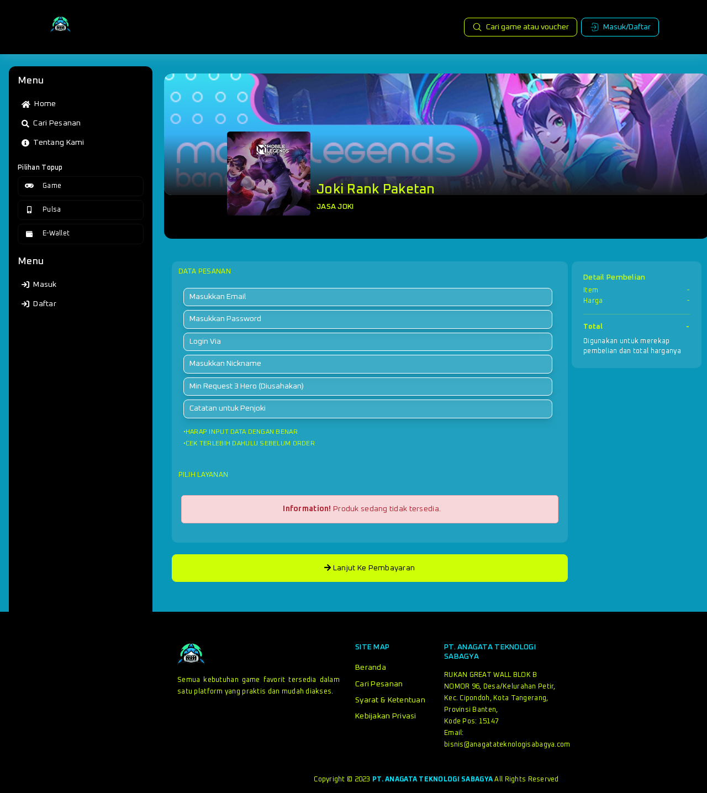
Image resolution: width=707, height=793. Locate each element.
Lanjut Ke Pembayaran (373, 568)
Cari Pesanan (379, 684)
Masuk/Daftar (627, 27)
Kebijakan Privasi (385, 716)
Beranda (370, 667)
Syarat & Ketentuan (390, 700)
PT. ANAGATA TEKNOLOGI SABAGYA (432, 779)
